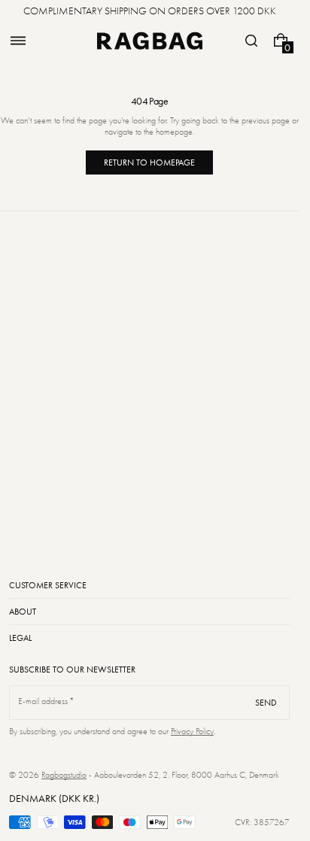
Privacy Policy (192, 731)
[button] (18, 41)
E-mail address (43, 701)
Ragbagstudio (64, 775)
